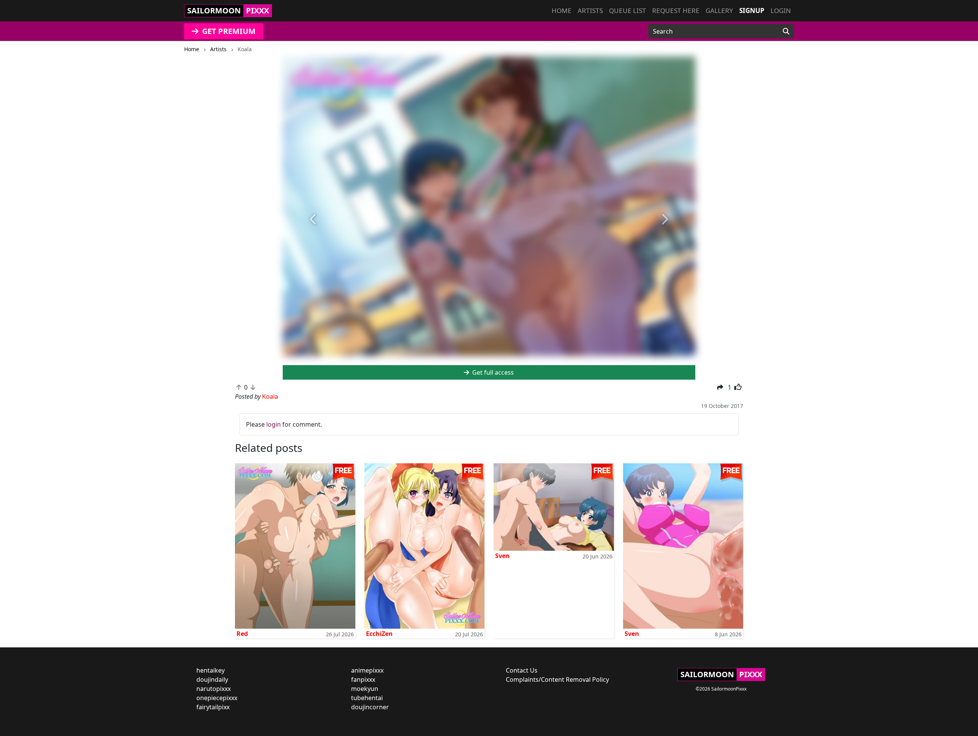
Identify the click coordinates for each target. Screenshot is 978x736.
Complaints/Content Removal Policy (557, 679)
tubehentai (367, 698)
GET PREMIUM (228, 31)
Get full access (492, 372)
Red (242, 633)
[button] (314, 220)
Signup (751, 10)
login (273, 424)
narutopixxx (213, 688)
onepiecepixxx (216, 698)
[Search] (786, 31)
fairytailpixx (213, 707)
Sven (502, 556)
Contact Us (522, 670)
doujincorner (370, 707)
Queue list (627, 10)
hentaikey (210, 670)
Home (562, 10)
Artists (590, 10)
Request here (675, 10)
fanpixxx (363, 679)
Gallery (719, 10)
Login (781, 10)
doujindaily (212, 679)
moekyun (364, 688)
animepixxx (367, 670)
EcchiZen (379, 633)
